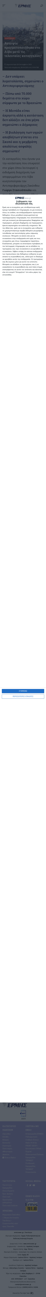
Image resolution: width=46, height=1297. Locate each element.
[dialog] (23, 648)
